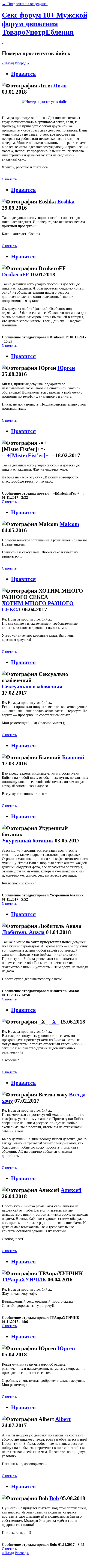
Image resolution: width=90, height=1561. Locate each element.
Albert (63, 1419)
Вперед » (22, 63)
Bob (54, 1498)
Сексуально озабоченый (32, 686)
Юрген (66, 368)
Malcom (69, 524)
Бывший (73, 757)
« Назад (8, 63)
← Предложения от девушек (25, 4)
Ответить (9, 179)
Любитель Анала (23, 932)
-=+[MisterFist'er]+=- (28, 455)
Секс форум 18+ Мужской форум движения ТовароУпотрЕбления (44, 23)
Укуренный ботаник (27, 841)
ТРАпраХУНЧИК (24, 1280)
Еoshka (66, 202)
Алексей (71, 1190)
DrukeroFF (15, 275)
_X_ (54, 1022)
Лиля (60, 86)
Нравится (23, 74)
